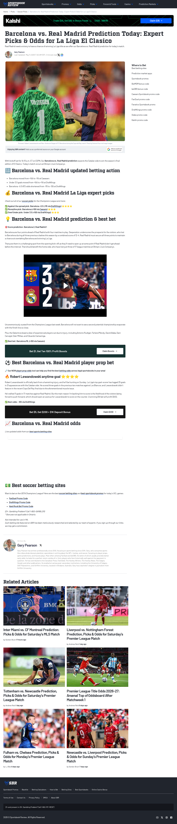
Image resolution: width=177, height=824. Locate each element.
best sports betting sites (40, 431)
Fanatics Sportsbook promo (143, 104)
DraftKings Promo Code (19, 502)
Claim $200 (108, 412)
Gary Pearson (19, 52)
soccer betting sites (68, 493)
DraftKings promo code (142, 109)
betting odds (65, 370)
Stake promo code (139, 115)
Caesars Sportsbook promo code (146, 94)
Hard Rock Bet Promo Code (21, 506)
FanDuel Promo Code (18, 498)
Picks (13, 12)
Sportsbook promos (140, 78)
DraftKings (56, 206)
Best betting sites (139, 68)
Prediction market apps (142, 73)
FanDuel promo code (141, 99)
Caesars (43, 209)
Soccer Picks (22, 12)
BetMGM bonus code (140, 83)
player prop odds (23, 370)
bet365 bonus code (140, 89)
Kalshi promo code (140, 120)
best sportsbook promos (92, 493)
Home (5, 12)
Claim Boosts (108, 351)
